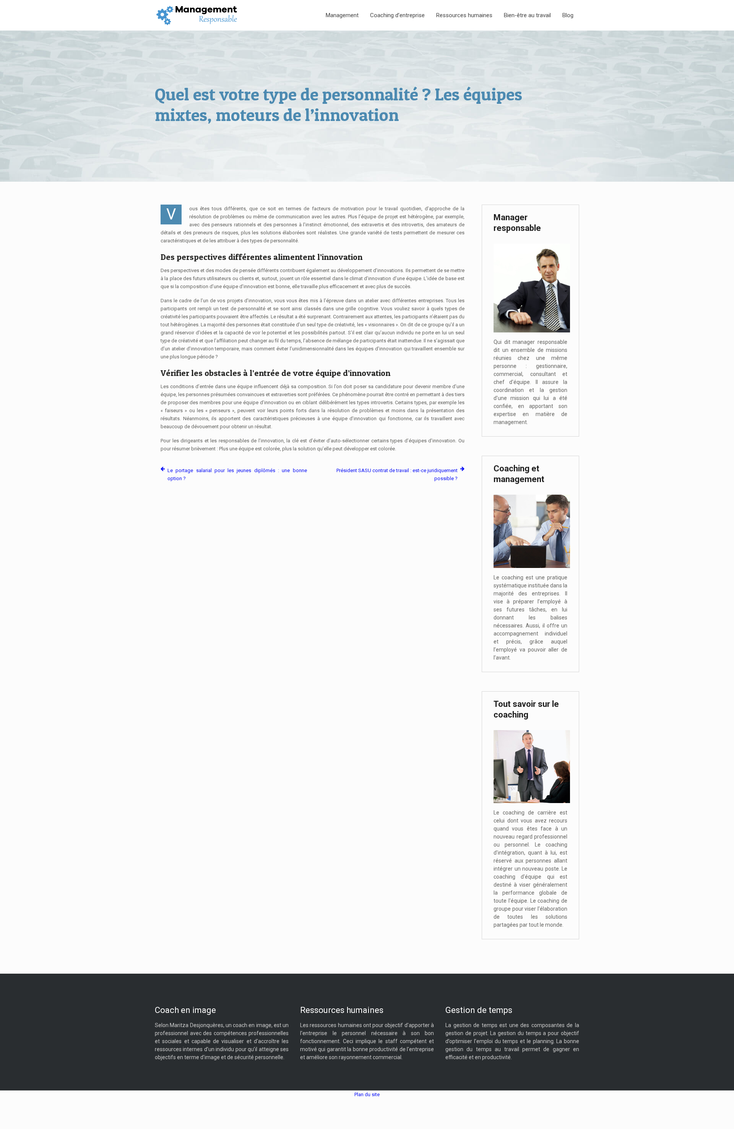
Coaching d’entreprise (397, 15)
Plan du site (367, 1094)
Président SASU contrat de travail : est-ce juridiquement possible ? (397, 474)
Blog (567, 15)
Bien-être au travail (527, 15)
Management (342, 15)
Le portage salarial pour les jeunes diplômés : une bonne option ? (237, 474)
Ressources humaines (464, 15)
